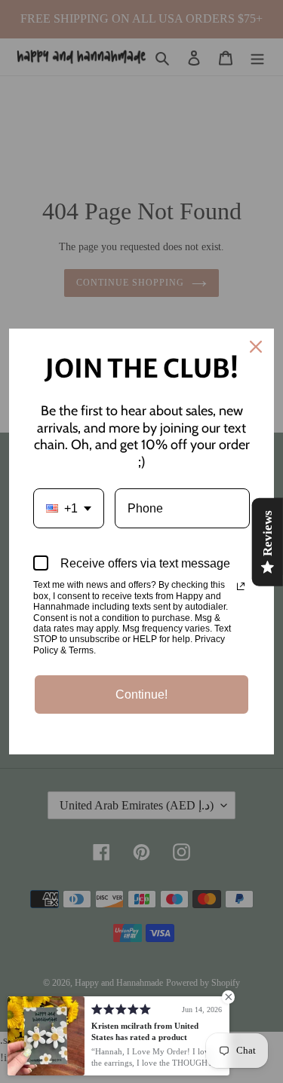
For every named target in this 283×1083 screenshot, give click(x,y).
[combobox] (68, 508)
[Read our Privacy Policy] (241, 586)
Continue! (141, 694)
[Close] (256, 347)
